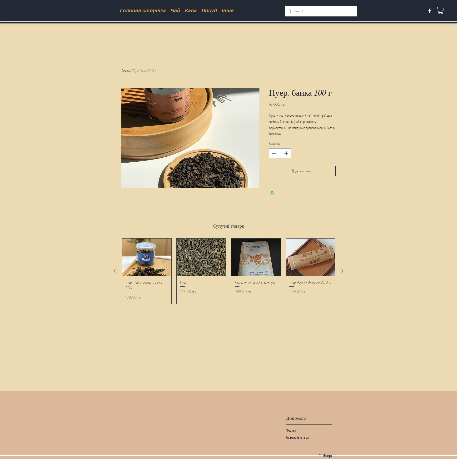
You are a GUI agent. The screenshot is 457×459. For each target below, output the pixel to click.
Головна (126, 70)
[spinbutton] (280, 153)
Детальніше (275, 133)
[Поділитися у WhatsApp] (272, 193)
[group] (228, 271)
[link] (440, 10)
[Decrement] (273, 153)
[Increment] (286, 153)
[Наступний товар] (342, 271)
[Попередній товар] (115, 271)
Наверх (327, 455)
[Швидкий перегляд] (146, 257)
